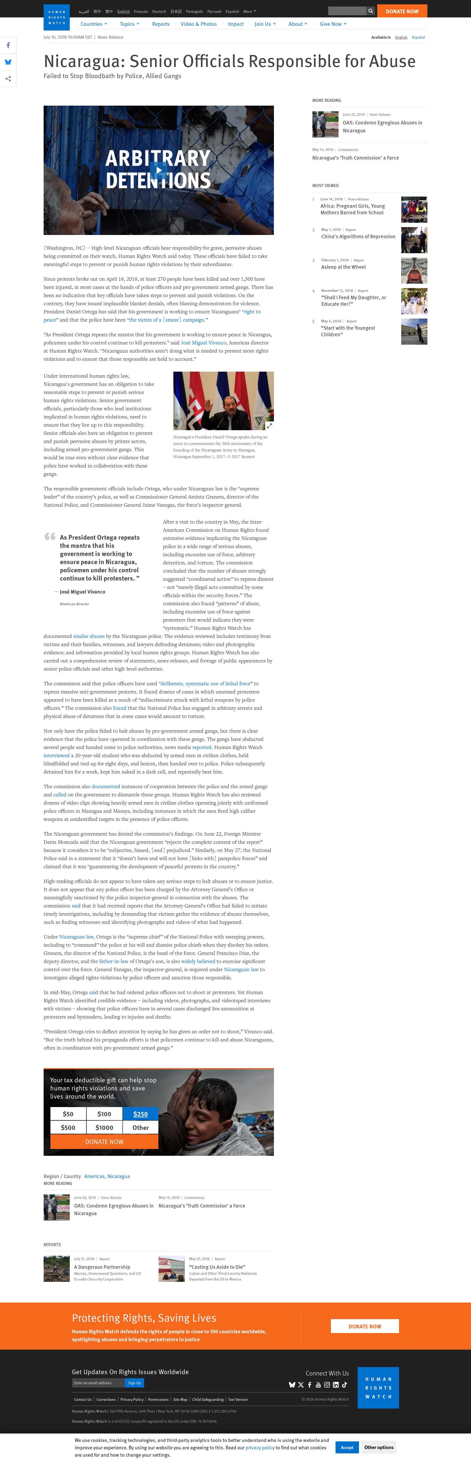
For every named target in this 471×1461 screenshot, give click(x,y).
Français (141, 11)
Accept (347, 1447)
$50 (68, 1113)
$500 (68, 1127)
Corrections (106, 1399)
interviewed (57, 755)
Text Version (238, 1399)
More (251, 11)
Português (194, 11)
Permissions (158, 1399)
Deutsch (159, 11)
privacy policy (260, 1447)
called (60, 794)
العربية (83, 11)
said (76, 905)
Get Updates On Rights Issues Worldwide (130, 1371)
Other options (379, 1447)
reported (202, 747)
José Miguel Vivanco (203, 342)
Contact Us (83, 1399)
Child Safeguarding (208, 1399)
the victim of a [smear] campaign (166, 319)
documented (106, 786)
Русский (214, 11)
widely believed (198, 961)
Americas (94, 1175)
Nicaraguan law (76, 936)
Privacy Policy (131, 1399)
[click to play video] (158, 170)
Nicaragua (118, 1175)
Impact (236, 23)
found (119, 707)
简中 (97, 11)
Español (232, 11)
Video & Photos (199, 23)
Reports (161, 23)
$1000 (104, 1127)
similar (80, 635)
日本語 (176, 11)
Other (140, 1127)
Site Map (180, 1399)
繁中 (109, 11)
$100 (104, 1113)
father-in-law (113, 961)
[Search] (370, 11)
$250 (140, 1113)
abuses (97, 635)
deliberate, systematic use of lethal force (205, 683)
